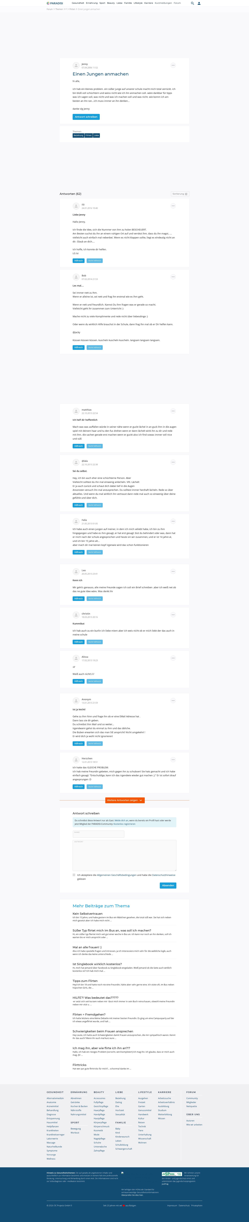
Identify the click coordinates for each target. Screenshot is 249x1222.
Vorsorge (51, 1154)
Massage (51, 1142)
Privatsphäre (196, 1205)
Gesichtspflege (101, 1106)
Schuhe (97, 1142)
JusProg (165, 1184)
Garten (141, 1106)
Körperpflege (100, 1122)
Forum (177, 3)
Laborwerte (52, 1138)
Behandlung (52, 1110)
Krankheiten (53, 1130)
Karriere (148, 3)
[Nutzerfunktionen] (199, 3)
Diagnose (51, 1114)
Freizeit (141, 1102)
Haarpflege (99, 1110)
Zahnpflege (99, 1150)
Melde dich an (121, 820)
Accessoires (99, 1098)
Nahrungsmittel (78, 1114)
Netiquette (191, 1106)
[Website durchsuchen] (192, 3)
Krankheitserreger (56, 1134)
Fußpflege (98, 1102)
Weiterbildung (165, 1114)
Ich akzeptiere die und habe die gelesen (126, 877)
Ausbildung (163, 1106)
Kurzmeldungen (163, 3)
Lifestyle (138, 3)
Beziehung (78, 135)
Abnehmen (76, 1098)
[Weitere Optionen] (173, 65)
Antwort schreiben (86, 116)
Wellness (51, 1158)
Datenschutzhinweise (163, 875)
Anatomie (51, 1102)
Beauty (111, 3)
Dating (118, 1102)
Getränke (75, 1102)
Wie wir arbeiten (194, 1124)
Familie (128, 3)
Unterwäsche (100, 1146)
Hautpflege (99, 1118)
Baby (117, 1128)
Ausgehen (143, 1098)
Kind (117, 1132)
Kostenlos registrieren (124, 824)
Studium (162, 1110)
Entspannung (53, 1118)
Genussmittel (144, 1110)
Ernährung (92, 3)
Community (192, 1098)
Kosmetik (98, 1130)
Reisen (141, 1122)
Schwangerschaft (123, 1148)
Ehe (117, 1106)
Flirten (72, 9)
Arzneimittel (52, 1106)
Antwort (78, 841)
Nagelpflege (99, 1138)
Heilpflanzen (53, 1126)
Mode (96, 1134)
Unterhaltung (144, 1134)
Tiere (140, 1130)
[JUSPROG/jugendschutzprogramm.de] (172, 1174)
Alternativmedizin (55, 1098)
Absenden (168, 885)
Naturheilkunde (54, 1146)
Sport (102, 3)
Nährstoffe (76, 1110)
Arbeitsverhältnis (166, 1102)
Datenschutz (184, 1205)
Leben (118, 1140)
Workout (75, 1132)
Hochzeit (119, 1110)
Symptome (52, 1150)
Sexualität (120, 1114)
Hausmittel (52, 1122)
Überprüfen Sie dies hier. (132, 1195)
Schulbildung (121, 1144)
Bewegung (76, 1128)
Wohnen (142, 1142)
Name (77, 832)
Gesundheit (78, 3)
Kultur (141, 1118)
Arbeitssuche (164, 1098)
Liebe (119, 3)
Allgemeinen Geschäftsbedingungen (116, 875)
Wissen (161, 1118)
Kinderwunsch (122, 1136)
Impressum (172, 1205)
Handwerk (143, 1114)
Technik (142, 1126)
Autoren (190, 1120)
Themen (59, 9)
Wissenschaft (144, 1138)
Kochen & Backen (79, 1106)
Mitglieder (191, 1102)
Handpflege (99, 1114)
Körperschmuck (101, 1126)
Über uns (193, 1114)
